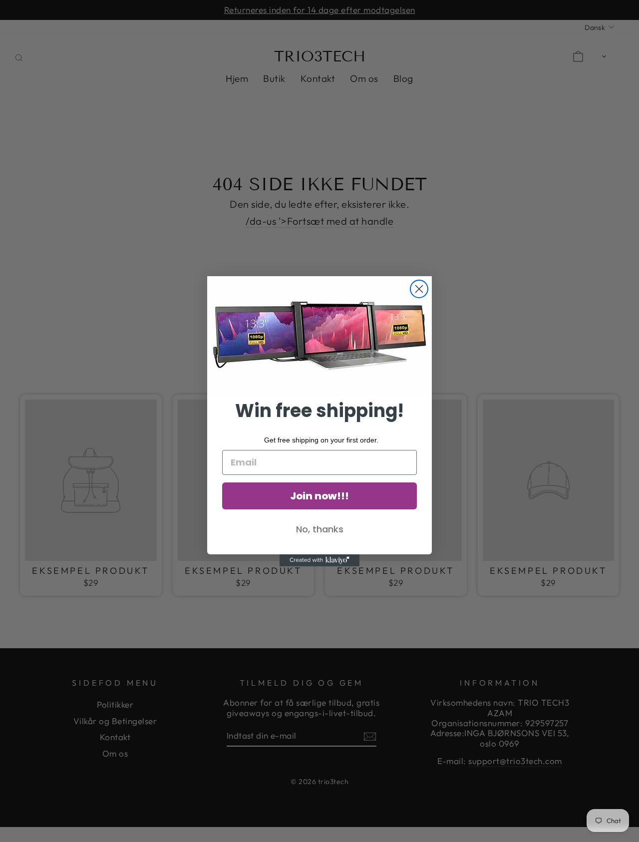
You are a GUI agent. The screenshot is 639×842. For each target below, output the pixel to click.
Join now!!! (319, 496)
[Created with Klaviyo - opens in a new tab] (319, 560)
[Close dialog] (419, 289)
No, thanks (319, 529)
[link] (319, 335)
